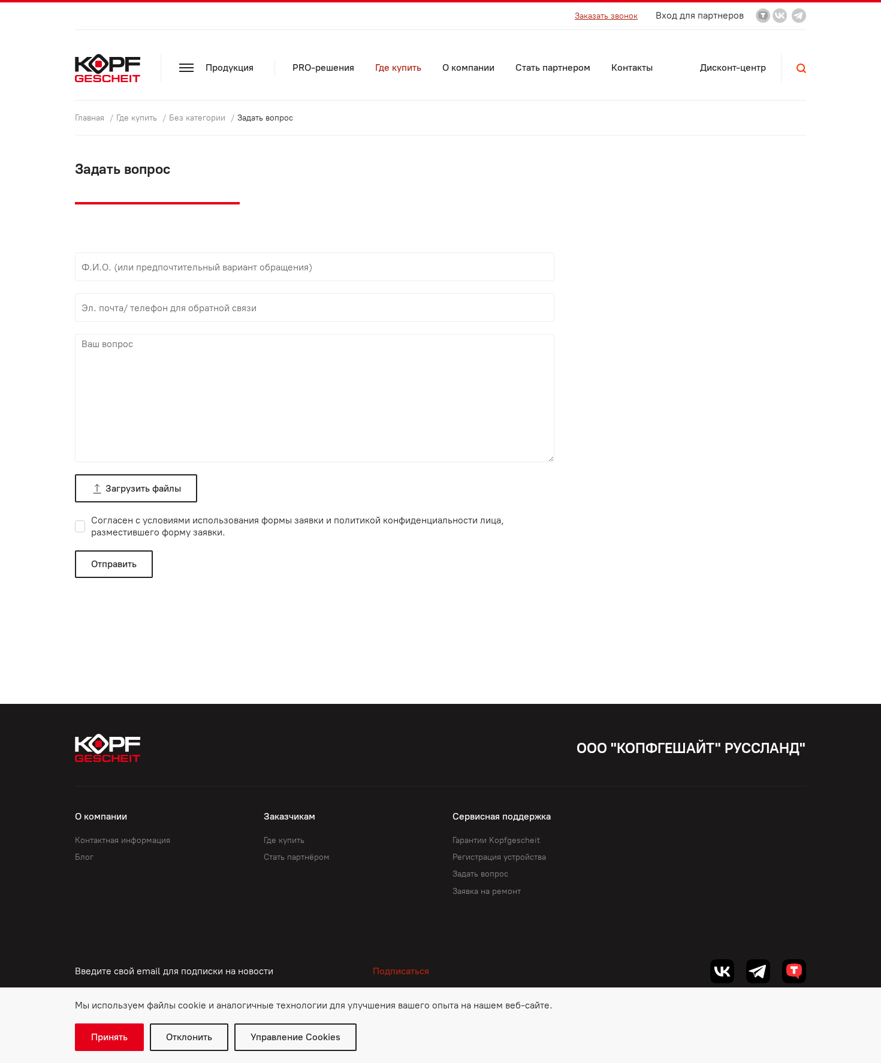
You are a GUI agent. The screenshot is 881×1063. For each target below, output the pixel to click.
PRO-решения (323, 67)
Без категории (198, 118)
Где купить (398, 67)
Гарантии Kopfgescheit (496, 840)
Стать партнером (552, 67)
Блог (84, 857)
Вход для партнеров (700, 15)
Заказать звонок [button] (606, 16)
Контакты (632, 67)
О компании (468, 67)
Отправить (114, 564)
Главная (91, 118)
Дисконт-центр (733, 67)
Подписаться (401, 971)
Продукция (230, 67)
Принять (109, 1037)
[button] (801, 68)
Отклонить (189, 1037)
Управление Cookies (295, 1037)
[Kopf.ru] (110, 68)
